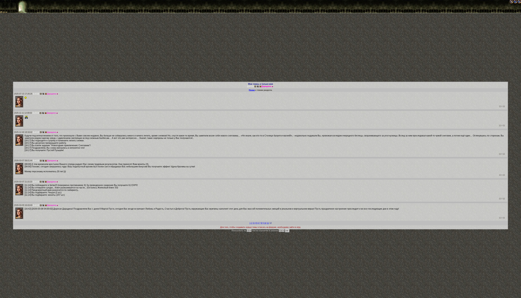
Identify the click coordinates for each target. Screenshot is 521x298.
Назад (252, 90)
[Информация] (272, 86)
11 (268, 223)
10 (265, 223)
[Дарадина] (19, 102)
